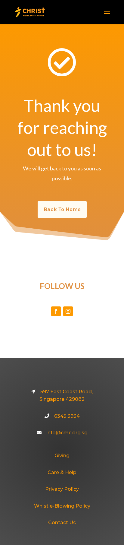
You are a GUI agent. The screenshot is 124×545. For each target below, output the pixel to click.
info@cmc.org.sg (67, 433)
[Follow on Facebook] (56, 311)
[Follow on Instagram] (68, 311)
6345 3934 (67, 416)
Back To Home (62, 209)
